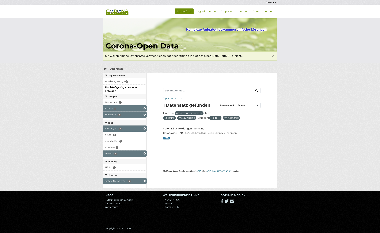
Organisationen (206, 11)
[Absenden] (257, 90)
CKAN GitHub (171, 207)
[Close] (273, 55)
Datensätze (184, 11)
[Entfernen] (201, 113)
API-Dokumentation (219, 171)
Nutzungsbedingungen (118, 200)
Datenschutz (112, 203)
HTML (166, 138)
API (199, 171)
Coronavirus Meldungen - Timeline (183, 128)
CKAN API (168, 203)
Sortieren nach (227, 105)
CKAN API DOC (171, 200)
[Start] (105, 68)
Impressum (111, 207)
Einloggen (271, 2)
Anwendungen (262, 11)
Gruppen (226, 11)
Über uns (242, 11)
